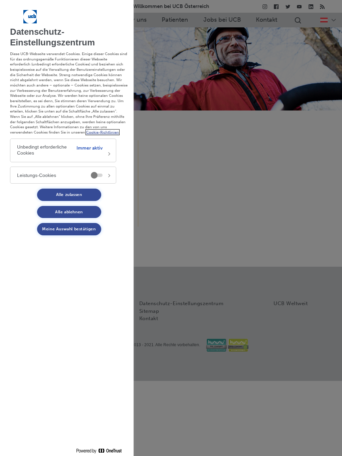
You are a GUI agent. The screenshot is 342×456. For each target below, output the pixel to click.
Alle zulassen (69, 194)
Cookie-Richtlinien (102, 132)
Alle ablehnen (69, 212)
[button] (63, 150)
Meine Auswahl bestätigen (69, 229)
